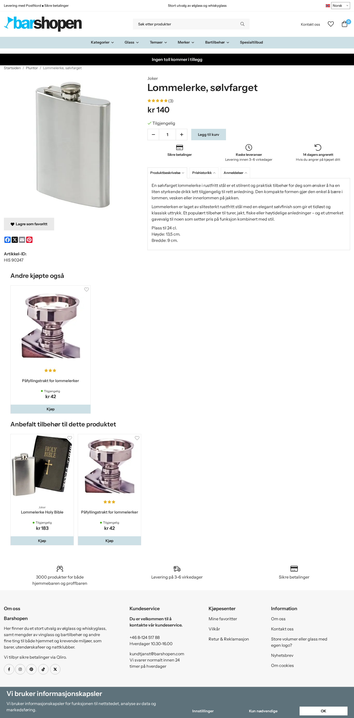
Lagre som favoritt (30, 224)
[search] (242, 24)
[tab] (168, 172)
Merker (184, 42)
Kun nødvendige (263, 711)
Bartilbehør (215, 42)
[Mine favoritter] (331, 24)
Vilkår (214, 628)
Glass (129, 42)
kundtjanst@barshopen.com (157, 653)
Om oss (278, 618)
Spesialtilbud (251, 42)
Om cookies (282, 665)
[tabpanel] (248, 214)
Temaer (156, 42)
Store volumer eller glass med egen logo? (299, 642)
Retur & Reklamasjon (229, 639)
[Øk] (181, 134)
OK (323, 711)
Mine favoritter (223, 618)
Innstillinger (203, 711)
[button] (50, 409)
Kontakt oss (310, 24)
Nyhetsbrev (282, 655)
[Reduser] (153, 134)
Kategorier (100, 42)
